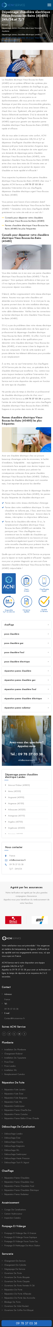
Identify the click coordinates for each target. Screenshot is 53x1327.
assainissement (10, 1202)
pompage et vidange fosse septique (20, 1237)
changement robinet (13, 1053)
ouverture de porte (13, 1273)
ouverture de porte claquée (17, 1281)
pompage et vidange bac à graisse (20, 1233)
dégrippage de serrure (14, 1269)
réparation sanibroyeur (14, 1106)
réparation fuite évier (13, 1093)
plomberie (7, 1042)
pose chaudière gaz (13, 643)
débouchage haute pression (17, 1158)
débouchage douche (13, 1142)
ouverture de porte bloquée (17, 1277)
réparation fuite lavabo (14, 1089)
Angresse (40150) (16, 803)
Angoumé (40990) (16, 797)
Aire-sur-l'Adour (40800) (19, 785)
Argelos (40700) (15, 821)
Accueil (5, 24)
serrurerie (7, 1254)
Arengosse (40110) (16, 815)
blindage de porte (12, 1302)
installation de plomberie (15, 1049)
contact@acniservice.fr (14, 1018)
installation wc (10, 1070)
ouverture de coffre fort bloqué (18, 1310)
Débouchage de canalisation (18, 1127)
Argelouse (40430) (16, 827)
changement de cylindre (15, 1265)
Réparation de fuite (13, 1082)
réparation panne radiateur (17, 707)
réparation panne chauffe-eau (17, 1110)
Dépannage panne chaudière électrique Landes (21, 34)
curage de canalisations (15, 1209)
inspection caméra (12, 1217)
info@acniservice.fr (26, 760)
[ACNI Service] (13, 4)
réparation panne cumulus (16, 1114)
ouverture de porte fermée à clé (19, 1285)
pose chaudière (11, 634)
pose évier (9, 1061)
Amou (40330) (14, 791)
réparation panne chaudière (17, 670)
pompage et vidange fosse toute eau (21, 1241)
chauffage (9, 624)
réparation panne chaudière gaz (19, 680)
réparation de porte (13, 1289)
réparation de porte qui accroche (19, 1297)
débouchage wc (11, 1150)
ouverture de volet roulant (16, 1306)
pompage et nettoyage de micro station (22, 1245)
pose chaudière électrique (17, 661)
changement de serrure (15, 1260)
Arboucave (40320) (17, 809)
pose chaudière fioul (14, 652)
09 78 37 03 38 (26, 1323)
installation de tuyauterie (15, 1057)
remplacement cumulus (14, 1074)
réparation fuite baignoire (15, 1097)
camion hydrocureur (13, 1213)
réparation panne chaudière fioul (20, 689)
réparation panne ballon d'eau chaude (21, 1118)
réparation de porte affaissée (17, 1293)
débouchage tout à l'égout (16, 1162)
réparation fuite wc (13, 1101)
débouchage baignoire (14, 1146)
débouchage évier (12, 1137)
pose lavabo (10, 1066)
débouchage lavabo (13, 1133)
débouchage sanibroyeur (15, 1154)
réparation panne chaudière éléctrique (23, 698)
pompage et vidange (14, 1226)
